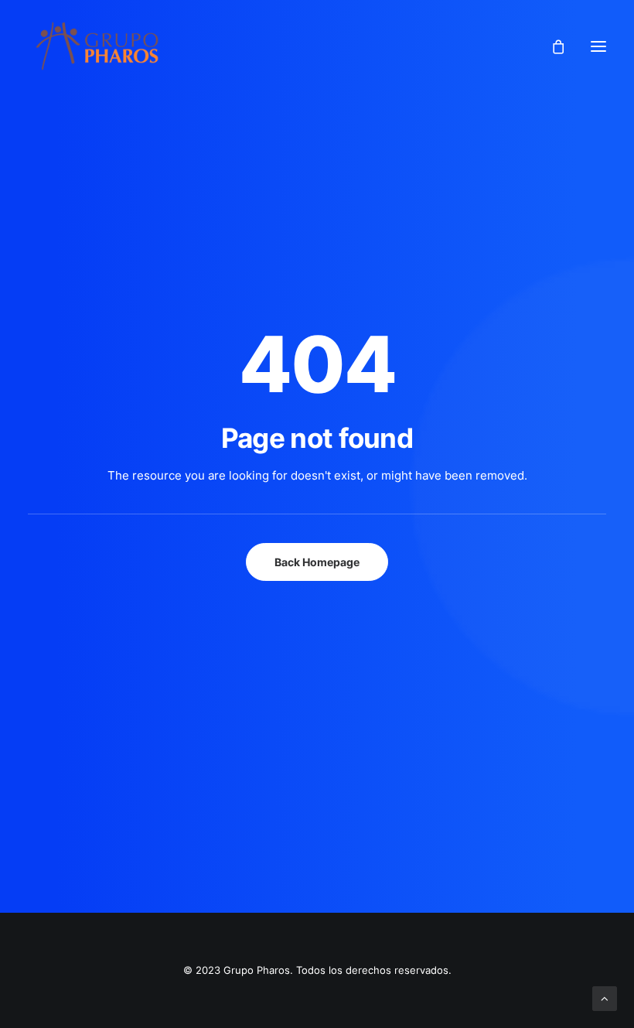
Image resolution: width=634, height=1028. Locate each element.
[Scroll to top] (604, 997)
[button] (598, 46)
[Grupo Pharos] (97, 46)
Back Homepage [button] (317, 562)
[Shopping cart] (551, 46)
